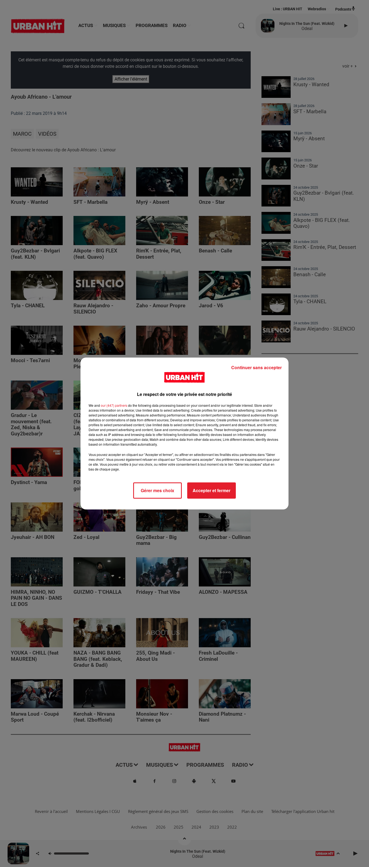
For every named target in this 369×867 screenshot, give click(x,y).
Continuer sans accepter (256, 367)
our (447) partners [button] (114, 405)
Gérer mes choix (157, 490)
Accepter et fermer (211, 490)
